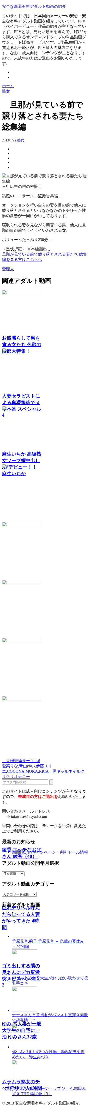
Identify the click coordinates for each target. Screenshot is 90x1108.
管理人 (8, 269)
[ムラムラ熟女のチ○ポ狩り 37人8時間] (45, 725)
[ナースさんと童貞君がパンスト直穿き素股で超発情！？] (24, 1010)
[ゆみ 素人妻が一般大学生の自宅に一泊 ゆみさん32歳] (45, 667)
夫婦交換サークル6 (21, 761)
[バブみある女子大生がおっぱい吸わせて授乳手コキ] (24, 973)
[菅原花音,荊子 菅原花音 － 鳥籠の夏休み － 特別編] (24, 936)
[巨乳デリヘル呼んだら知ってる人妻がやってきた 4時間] (45, 551)
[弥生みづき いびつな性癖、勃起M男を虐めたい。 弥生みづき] (24, 1047)
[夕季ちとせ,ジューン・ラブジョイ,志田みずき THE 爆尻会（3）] (24, 1084)
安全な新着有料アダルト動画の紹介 (34, 6)
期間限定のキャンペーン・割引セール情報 (50, 852)
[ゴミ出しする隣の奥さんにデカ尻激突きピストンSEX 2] (45, 609)
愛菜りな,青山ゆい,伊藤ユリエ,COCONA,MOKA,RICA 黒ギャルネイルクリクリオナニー (43, 771)
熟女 (20, 140)
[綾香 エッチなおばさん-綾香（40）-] (45, 493)
